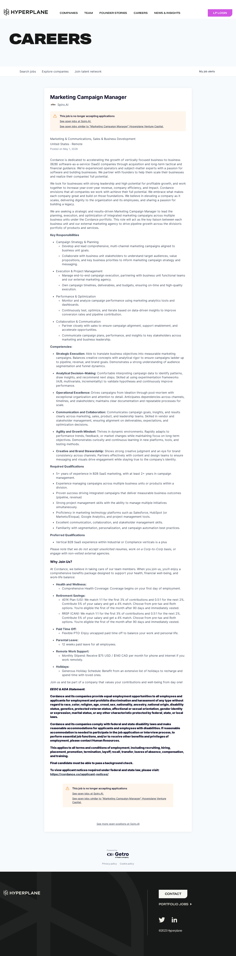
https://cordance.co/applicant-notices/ (79, 774)
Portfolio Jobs (174, 904)
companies (55, 71)
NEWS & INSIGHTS (167, 12)
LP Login (220, 13)
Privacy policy (109, 863)
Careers (141, 12)
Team (88, 12)
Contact (173, 894)
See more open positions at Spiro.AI (118, 823)
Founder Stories (113, 12)
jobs (28, 71)
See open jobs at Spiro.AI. (75, 121)
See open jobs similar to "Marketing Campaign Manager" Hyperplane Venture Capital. (112, 126)
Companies (69, 12)
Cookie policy (127, 863)
